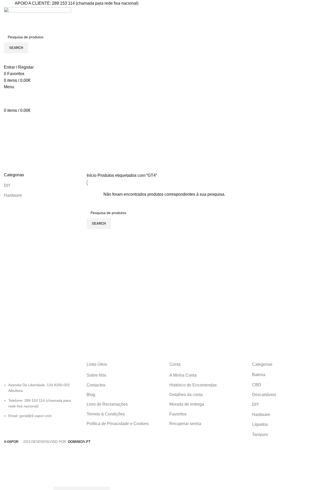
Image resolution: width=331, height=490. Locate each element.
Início (92, 175)
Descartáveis (264, 394)
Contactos (96, 385)
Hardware (13, 195)
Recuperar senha (185, 423)
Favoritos (177, 414)
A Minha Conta (183, 375)
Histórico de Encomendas (193, 385)
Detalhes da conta (186, 394)
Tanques (260, 434)
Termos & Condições (106, 414)
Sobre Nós (96, 375)
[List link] (41, 390)
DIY (7, 185)
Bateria (258, 374)
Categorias (18, 158)
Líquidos (260, 424)
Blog (91, 394)
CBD (256, 385)
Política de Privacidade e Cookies (118, 423)
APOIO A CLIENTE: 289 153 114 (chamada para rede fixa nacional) (76, 3)
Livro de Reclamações (107, 404)
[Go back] (10, 133)
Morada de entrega (186, 404)
